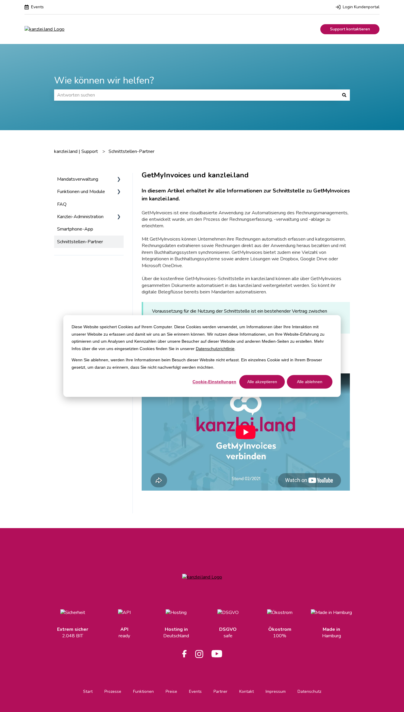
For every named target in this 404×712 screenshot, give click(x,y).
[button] (119, 180)
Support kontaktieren (350, 29)
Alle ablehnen (309, 381)
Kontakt (246, 691)
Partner (220, 691)
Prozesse (112, 691)
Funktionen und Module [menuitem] (81, 191)
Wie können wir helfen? (104, 80)
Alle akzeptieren (262, 381)
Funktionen (143, 691)
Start (88, 691)
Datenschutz (309, 691)
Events (195, 691)
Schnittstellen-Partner (131, 151)
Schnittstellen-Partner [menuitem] (80, 242)
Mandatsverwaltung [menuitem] (77, 179)
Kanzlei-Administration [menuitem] (80, 216)
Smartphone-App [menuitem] (75, 229)
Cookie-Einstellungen (214, 381)
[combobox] (196, 95)
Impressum (276, 691)
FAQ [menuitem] (62, 204)
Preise (171, 691)
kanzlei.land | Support (76, 151)
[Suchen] (344, 95)
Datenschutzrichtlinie (215, 348)
